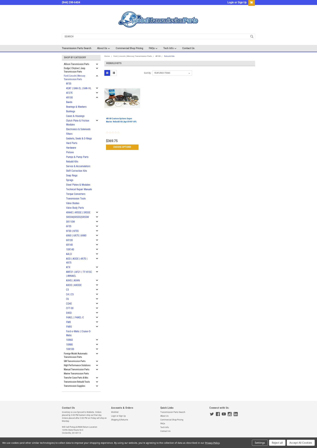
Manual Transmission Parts (76, 369)
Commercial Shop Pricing (129, 48)
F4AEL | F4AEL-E (75, 317)
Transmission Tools (76, 198)
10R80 (69, 344)
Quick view (122, 113)
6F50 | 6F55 (72, 231)
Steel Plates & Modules (78, 184)
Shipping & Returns (119, 420)
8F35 (68, 83)
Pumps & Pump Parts (77, 157)
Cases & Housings (75, 116)
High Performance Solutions (77, 365)
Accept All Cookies (300, 443)
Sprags (69, 180)
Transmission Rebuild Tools (77, 381)
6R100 (69, 240)
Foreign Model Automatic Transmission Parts (76, 355)
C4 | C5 (70, 294)
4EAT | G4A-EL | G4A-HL (78, 88)
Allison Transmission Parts (76, 64)
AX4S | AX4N (73, 280)
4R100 (69, 97)
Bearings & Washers (76, 106)
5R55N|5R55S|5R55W (77, 217)
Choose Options (122, 147)
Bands (69, 102)
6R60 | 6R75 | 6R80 (76, 235)
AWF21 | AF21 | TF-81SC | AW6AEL (79, 273)
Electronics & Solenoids (78, 129)
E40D (69, 312)
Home (107, 56)
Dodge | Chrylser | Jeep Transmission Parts (74, 70)
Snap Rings (71, 175)
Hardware (71, 147)
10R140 (70, 249)
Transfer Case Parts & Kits (76, 377)
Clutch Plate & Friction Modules (77, 122)
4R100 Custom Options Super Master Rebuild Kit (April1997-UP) (121, 120)
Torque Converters (75, 194)
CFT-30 (69, 308)
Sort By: (147, 73)
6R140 (69, 244)
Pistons (70, 152)
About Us (102, 48)
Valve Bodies (72, 203)
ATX (68, 267)
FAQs (152, 48)
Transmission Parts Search (76, 48)
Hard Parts (71, 143)
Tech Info (168, 48)
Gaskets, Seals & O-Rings (79, 138)
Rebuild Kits (72, 161)
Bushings (70, 111)
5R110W (70, 221)
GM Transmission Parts (75, 361)
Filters (69, 133)
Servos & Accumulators (78, 166)
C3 (67, 289)
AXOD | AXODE (74, 285)
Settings (260, 443)
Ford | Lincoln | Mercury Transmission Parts (74, 77)
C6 (67, 299)
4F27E (69, 92)
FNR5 (69, 326)
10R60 (69, 339)
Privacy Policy (212, 442)
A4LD (69, 254)
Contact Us (188, 48)
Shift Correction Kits (76, 170)
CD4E (69, 303)
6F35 (68, 226)
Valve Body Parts (75, 207)
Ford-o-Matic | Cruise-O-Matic (78, 333)
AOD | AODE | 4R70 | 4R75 (76, 260)
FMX (68, 322)
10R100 (70, 349)
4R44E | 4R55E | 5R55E (78, 212)
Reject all (277, 443)
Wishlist (115, 412)
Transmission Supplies (74, 386)
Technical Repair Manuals (79, 189)
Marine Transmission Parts (76, 373)
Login (230, 2)
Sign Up (242, 2)
